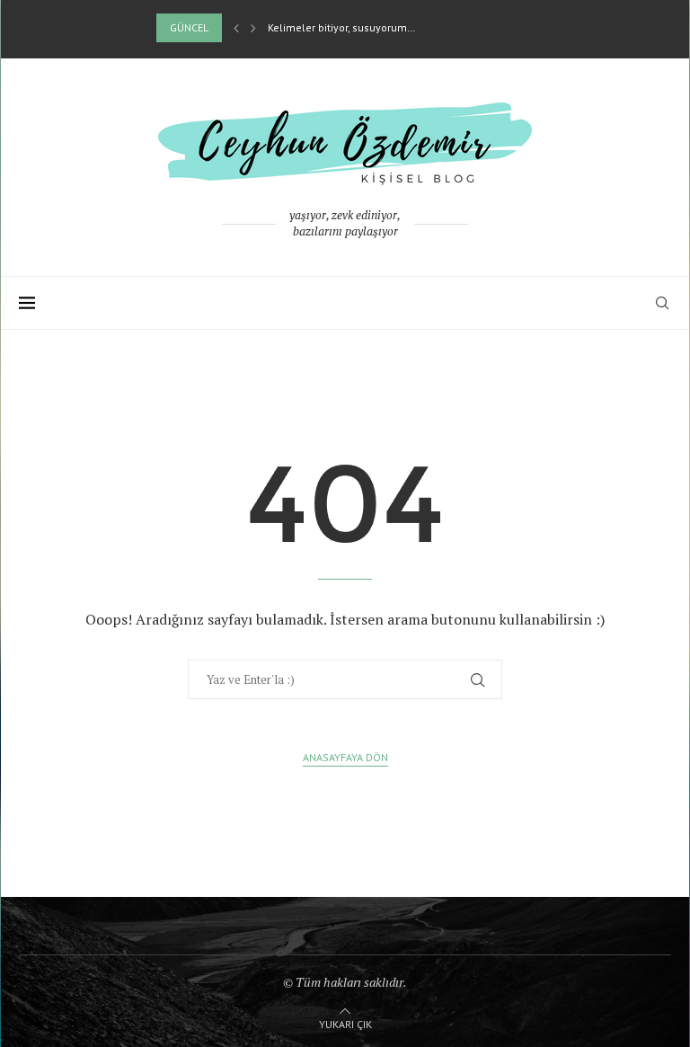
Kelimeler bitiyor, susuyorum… (341, 27)
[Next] (253, 27)
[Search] (662, 303)
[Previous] (236, 27)
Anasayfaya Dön (345, 757)
